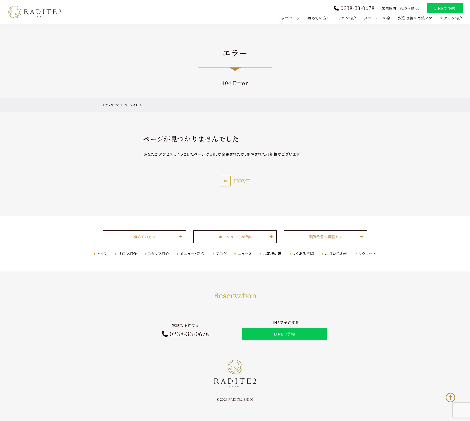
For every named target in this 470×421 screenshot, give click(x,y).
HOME (242, 180)
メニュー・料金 (377, 18)
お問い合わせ (336, 253)
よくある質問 (303, 253)
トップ (102, 253)
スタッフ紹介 (451, 18)
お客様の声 (272, 253)
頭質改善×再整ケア (415, 18)
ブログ (221, 253)
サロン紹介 (347, 18)
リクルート (367, 253)
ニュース (244, 253)
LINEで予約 (444, 8)
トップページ (288, 18)
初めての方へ (318, 18)
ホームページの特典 (235, 236)
